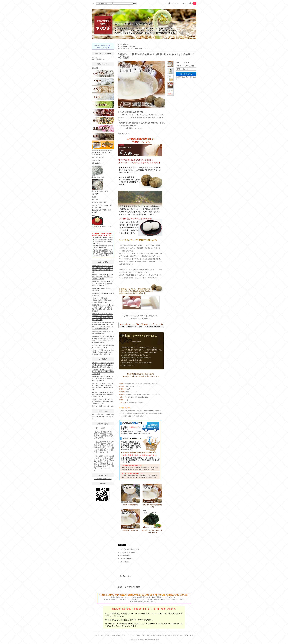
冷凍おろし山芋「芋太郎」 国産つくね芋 (135, 48)
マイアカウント (175, 3)
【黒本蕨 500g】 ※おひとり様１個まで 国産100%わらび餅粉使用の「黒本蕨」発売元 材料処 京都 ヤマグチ (102, 269)
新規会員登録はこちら (98, 59)
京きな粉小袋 (96, 160)
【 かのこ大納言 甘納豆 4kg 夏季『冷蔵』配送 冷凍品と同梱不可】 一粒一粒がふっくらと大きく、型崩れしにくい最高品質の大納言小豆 (103, 326)
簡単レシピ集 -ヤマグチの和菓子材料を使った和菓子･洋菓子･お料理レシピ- (103, 417)
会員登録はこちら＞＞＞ (134, 128)
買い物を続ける (124, 555)
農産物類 (125, 44)
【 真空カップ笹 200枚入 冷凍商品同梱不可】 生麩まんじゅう (103, 346)
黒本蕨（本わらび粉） (98, 177)
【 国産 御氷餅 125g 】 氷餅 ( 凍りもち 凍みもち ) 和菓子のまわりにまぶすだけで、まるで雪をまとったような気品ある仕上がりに (103, 339)
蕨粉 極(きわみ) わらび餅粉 (100, 191)
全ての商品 (95, 68)
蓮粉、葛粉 (95, 200)
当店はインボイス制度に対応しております (103, 46)
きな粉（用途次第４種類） (100, 202)
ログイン (94, 57)
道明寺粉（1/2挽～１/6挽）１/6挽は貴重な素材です (101, 206)
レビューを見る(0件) (126, 559)
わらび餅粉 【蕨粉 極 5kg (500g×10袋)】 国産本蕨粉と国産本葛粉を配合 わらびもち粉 (103, 372)
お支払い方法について (143, 635)
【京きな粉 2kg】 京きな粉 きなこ (103, 406)
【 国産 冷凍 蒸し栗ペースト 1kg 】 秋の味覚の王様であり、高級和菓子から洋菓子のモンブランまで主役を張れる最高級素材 (102, 317)
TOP (119, 44)
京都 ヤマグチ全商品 (129, 46)
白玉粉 (94, 197)
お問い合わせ (116, 635)
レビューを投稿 (124, 562)
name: (94, 3)
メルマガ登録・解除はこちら (102, 479)
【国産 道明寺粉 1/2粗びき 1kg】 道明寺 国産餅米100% (103, 333)
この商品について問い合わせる (129, 549)
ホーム (98, 635)
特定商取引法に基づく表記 (176, 635)
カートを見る (190, 3)
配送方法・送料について (158, 635)
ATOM (191, 635)
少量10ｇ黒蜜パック (98, 163)
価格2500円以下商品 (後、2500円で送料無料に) (101, 154)
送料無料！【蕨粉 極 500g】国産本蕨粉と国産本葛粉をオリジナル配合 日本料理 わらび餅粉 (102, 277)
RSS (186, 635)
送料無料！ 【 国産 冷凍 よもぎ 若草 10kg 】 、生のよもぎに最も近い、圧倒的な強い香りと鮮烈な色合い (103, 352)
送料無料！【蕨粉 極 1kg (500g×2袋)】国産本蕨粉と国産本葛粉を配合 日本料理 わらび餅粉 (103, 401)
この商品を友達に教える (127, 552)
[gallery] (170, 64)
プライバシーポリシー (128, 635)
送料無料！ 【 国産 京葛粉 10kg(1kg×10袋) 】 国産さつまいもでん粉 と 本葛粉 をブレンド (102, 300)
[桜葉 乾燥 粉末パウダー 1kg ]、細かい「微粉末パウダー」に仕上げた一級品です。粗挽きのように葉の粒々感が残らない (103, 308)
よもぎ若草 (95, 194)
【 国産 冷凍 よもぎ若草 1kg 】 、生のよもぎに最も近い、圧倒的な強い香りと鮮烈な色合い (103, 284)
